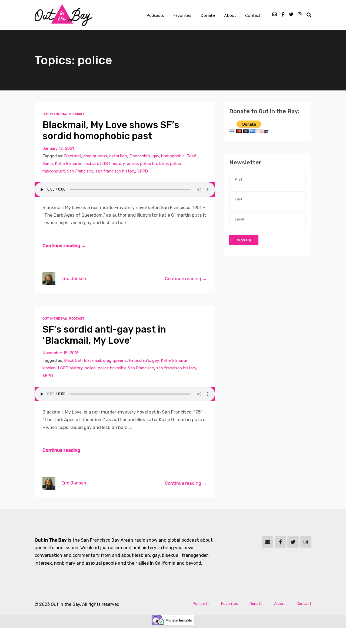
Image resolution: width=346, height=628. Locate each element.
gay (155, 156)
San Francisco (80, 171)
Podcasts (155, 15)
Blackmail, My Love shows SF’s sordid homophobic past (110, 130)
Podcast (76, 114)
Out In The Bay (54, 114)
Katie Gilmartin (68, 163)
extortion (118, 156)
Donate (208, 15)
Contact (252, 15)
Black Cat (73, 360)
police (132, 163)
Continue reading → (64, 245)
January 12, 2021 (58, 148)
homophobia (173, 156)
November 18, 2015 (60, 352)
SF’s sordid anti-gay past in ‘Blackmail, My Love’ (104, 335)
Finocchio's (139, 156)
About (230, 15)
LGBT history (112, 163)
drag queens (95, 156)
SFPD (142, 171)
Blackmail (72, 156)
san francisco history (115, 171)
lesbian (91, 163)
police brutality (154, 163)
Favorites (182, 15)
